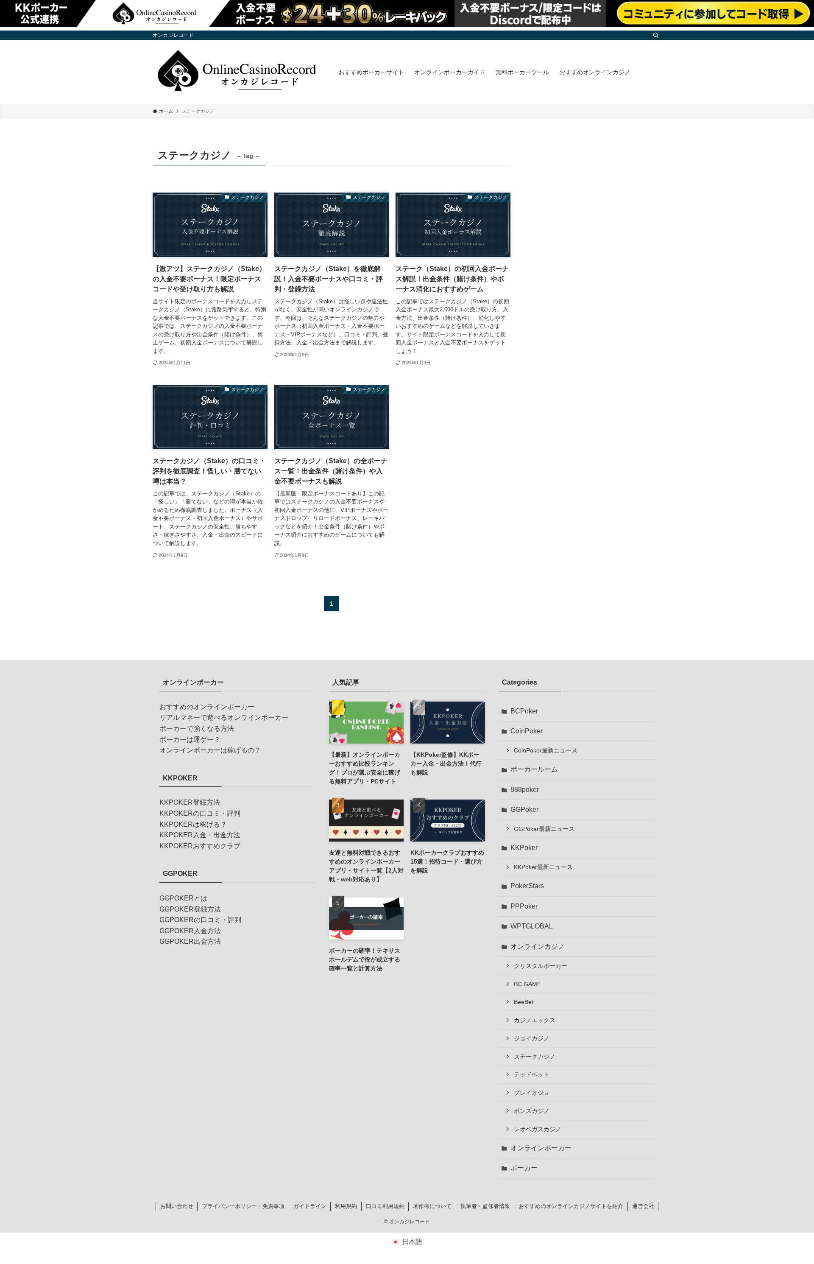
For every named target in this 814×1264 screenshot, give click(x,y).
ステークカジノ (534, 1056)
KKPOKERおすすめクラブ (199, 846)
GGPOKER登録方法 (190, 909)
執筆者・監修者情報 (485, 1206)
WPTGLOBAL (531, 926)
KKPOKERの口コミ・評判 (199, 813)
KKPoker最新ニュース (543, 867)
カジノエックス (534, 1020)
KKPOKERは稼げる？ (193, 824)
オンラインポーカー (540, 1148)
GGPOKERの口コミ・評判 (200, 919)
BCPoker (524, 711)
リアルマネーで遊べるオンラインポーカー (223, 717)
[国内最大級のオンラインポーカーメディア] (235, 72)
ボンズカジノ (531, 1110)
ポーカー (524, 1168)
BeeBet (523, 1001)
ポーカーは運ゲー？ (189, 739)
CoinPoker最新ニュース (545, 750)
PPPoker (524, 906)
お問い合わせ (176, 1206)
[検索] (655, 35)
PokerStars (527, 885)
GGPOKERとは (183, 898)
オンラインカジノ (537, 946)
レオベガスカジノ (537, 1129)
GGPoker (524, 809)
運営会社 (643, 1206)
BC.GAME (527, 984)
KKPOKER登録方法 (189, 802)
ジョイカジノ (531, 1038)
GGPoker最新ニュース (544, 828)
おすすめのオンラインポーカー (206, 706)
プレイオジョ (531, 1092)
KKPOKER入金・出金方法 (199, 835)
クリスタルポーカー (540, 965)
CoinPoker (526, 731)
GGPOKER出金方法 (190, 941)
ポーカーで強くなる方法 (196, 728)
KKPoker (524, 847)
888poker (524, 789)
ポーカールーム (534, 769)
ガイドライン (309, 1206)
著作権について (432, 1206)
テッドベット (531, 1074)
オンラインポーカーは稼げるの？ (210, 750)
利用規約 (346, 1206)
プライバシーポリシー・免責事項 (243, 1206)
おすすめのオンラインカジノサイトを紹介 (571, 1206)
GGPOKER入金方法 (190, 930)
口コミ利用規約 (385, 1206)
